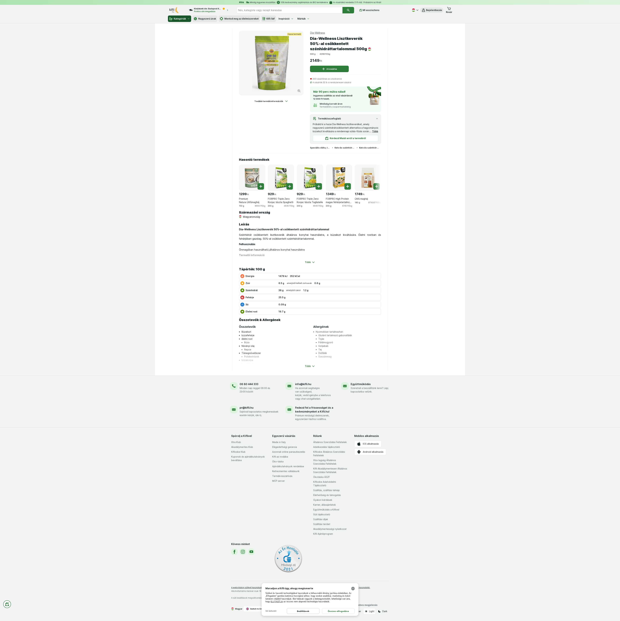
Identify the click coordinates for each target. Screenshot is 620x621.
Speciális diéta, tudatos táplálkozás (320, 147)
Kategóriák (180, 18)
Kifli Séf (270, 18)
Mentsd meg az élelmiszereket (241, 18)
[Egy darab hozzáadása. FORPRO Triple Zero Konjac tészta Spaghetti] (289, 186)
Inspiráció (284, 18)
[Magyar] (415, 10)
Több (375, 131)
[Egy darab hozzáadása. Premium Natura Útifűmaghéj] (261, 186)
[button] (431, 10)
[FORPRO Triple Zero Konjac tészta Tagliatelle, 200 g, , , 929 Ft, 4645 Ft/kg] (310, 178)
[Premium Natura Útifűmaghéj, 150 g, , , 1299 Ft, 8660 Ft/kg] (252, 178)
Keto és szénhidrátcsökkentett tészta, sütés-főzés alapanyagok (369, 147)
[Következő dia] (374, 176)
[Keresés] (348, 10)
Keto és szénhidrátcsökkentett (345, 147)
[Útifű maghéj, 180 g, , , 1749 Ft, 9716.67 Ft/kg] (368, 178)
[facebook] (234, 552)
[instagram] (243, 552)
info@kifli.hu (303, 384)
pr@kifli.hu (246, 407)
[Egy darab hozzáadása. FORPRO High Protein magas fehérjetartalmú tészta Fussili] (347, 186)
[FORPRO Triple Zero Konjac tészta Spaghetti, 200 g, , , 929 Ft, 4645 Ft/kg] (281, 178)
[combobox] (289, 10)
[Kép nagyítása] (299, 90)
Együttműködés (361, 384)
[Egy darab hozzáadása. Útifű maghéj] (376, 186)
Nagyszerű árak (207, 18)
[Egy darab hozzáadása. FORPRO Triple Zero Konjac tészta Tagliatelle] (318, 186)
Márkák (301, 18)
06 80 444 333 (249, 384)
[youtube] (251, 552)
